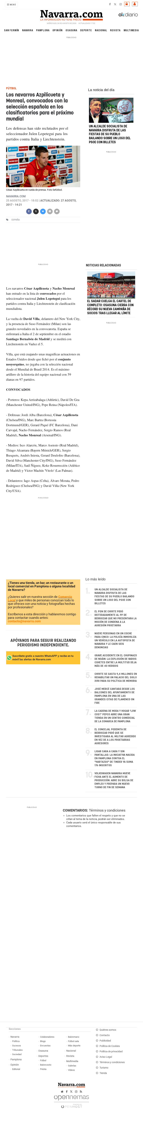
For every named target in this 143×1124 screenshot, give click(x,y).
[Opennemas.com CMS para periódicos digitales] (71, 1100)
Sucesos (16, 1045)
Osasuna (71, 30)
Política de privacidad (111, 1051)
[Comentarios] (56, 211)
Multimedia (131, 30)
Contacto (105, 1035)
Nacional (101, 30)
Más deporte (74, 1045)
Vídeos (71, 1070)
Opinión (57, 30)
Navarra (27, 30)
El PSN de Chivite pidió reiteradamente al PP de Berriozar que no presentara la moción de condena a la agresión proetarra (116, 618)
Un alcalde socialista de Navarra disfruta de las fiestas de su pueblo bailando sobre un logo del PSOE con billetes (110, 134)
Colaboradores (47, 1037)
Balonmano (73, 1037)
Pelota (43, 1069)
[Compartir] (29, 211)
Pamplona (42, 30)
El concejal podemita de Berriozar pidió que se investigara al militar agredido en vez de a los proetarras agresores (115, 736)
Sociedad (16, 1054)
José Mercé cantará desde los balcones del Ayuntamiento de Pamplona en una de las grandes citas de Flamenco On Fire (115, 696)
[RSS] (81, 1091)
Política (16, 1041)
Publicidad (105, 1040)
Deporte (86, 30)
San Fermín (11, 30)
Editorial (16, 1069)
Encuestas (45, 1045)
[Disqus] (99, 878)
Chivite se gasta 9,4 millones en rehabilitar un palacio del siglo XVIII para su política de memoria (116, 677)
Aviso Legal (106, 1056)
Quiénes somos (108, 1029)
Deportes (43, 1056)
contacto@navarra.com (24, 621)
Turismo (104, 1067)
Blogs (43, 1041)
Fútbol (43, 1060)
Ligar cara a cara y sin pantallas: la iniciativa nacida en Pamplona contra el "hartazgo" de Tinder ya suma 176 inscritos (115, 758)
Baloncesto (45, 1064)
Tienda (103, 1073)
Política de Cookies (110, 1046)
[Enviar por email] (49, 211)
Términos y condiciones (107, 810)
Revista (115, 30)
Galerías (72, 1065)
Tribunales (17, 1050)
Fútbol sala (73, 1041)
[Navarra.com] (71, 14)
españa (16, 219)
